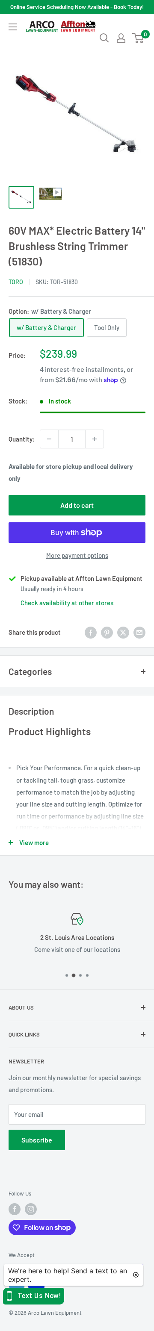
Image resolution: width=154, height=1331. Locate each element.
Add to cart (77, 505)
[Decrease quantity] (49, 439)
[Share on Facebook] (91, 632)
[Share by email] (139, 632)
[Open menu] (13, 27)
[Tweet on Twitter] (123, 632)
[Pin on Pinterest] (107, 632)
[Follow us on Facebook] (15, 1209)
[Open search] (104, 38)
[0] (138, 38)
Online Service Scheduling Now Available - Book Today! (77, 6)
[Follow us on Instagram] (31, 1209)
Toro (16, 282)
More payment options (77, 555)
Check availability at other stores (67, 603)
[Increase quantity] (95, 439)
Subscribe (36, 1140)
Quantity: (22, 439)
